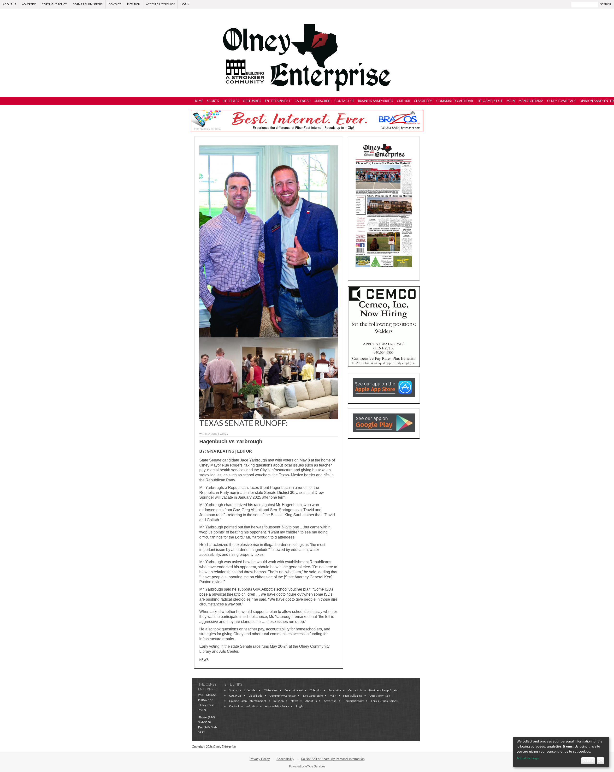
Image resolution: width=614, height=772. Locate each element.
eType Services (315, 766)
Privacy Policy (260, 759)
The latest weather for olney (384, 496)
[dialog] (561, 752)
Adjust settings (528, 758)
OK (600, 760)
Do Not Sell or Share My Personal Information (333, 759)
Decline (588, 760)
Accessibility (285, 759)
